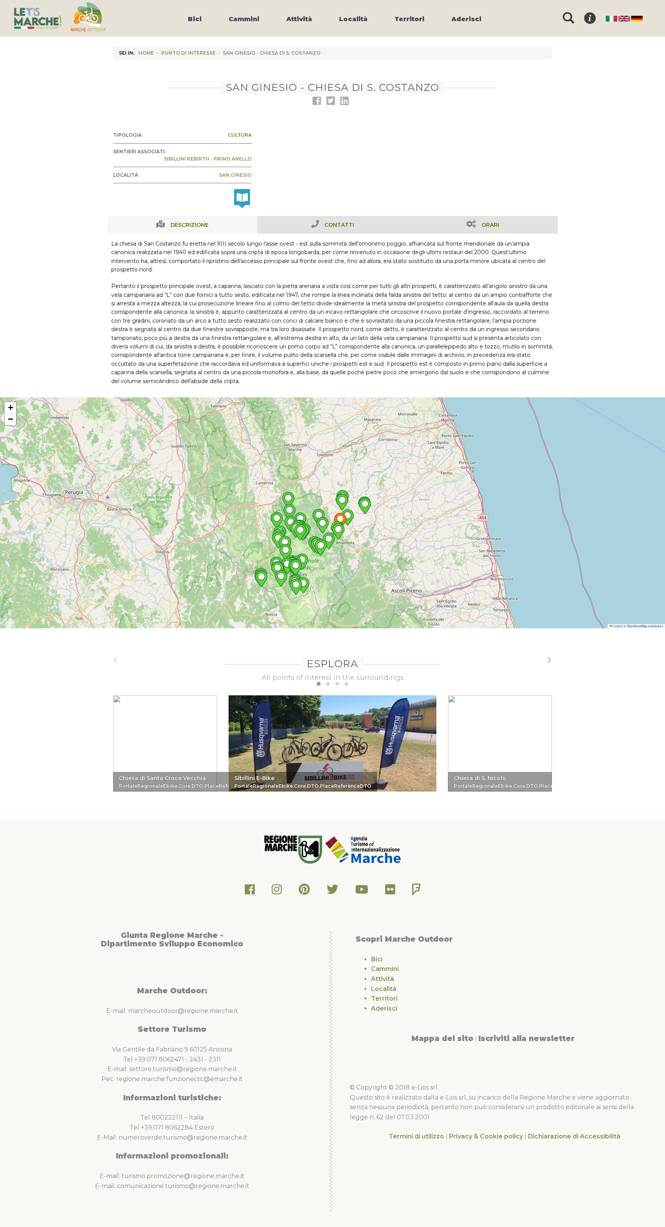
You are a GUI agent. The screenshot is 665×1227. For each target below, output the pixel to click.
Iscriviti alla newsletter (526, 1038)
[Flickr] (390, 891)
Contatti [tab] (339, 224)
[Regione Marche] (294, 849)
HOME (146, 53)
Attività (382, 979)
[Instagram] (276, 891)
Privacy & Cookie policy (486, 1136)
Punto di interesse (188, 53)
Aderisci (384, 1008)
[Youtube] (362, 891)
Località (383, 989)
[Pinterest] (304, 891)
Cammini (385, 969)
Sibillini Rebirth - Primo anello (208, 159)
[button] (340, 521)
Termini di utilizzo (416, 1136)
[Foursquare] (416, 891)
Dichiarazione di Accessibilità (574, 1136)
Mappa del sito (442, 1038)
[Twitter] (332, 891)
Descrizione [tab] (189, 224)
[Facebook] (249, 891)
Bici (377, 959)
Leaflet (617, 626)
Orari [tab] (490, 224)
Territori (384, 998)
